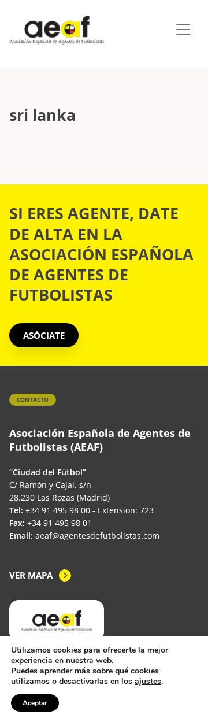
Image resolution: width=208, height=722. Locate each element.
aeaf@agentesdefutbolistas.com (97, 535)
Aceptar (35, 703)
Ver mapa (31, 575)
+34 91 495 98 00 (57, 510)
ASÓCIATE (44, 335)
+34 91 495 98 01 (59, 522)
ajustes (148, 681)
